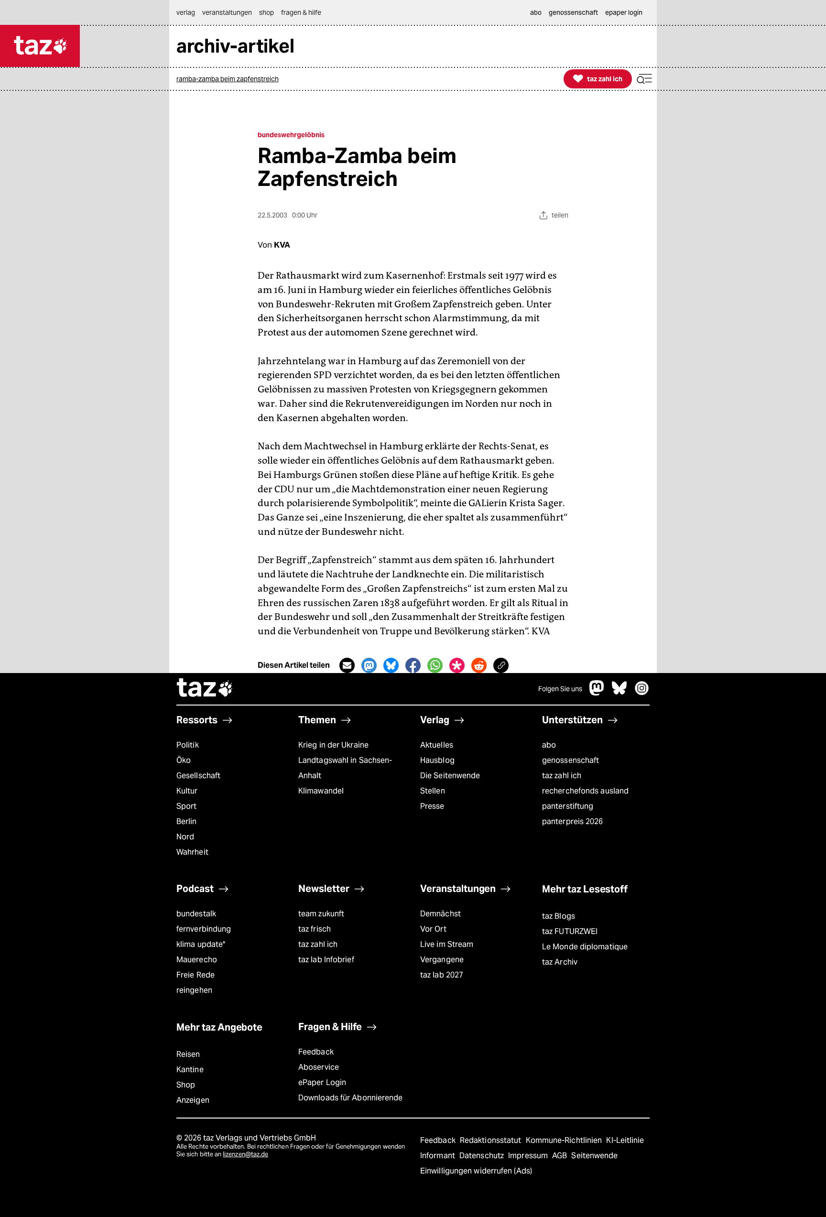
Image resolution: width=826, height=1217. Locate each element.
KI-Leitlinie (625, 1140)
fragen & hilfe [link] (301, 12)
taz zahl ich (561, 776)
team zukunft (321, 914)
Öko (183, 760)
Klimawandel (321, 791)
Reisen (188, 1054)
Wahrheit (192, 852)
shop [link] (266, 12)
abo (549, 745)
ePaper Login (322, 1082)
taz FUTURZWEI (570, 931)
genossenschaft (570, 760)
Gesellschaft (198, 776)
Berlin (186, 821)
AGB (560, 1156)
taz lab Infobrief (326, 960)
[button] (644, 79)
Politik (187, 745)
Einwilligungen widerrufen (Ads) (476, 1171)
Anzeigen (192, 1100)
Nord (185, 837)
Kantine (190, 1070)
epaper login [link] (623, 12)
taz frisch (314, 929)
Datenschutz (482, 1156)
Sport (186, 806)
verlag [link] (185, 12)
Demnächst (440, 914)
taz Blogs (558, 916)
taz (205, 689)
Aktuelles (436, 745)
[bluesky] (619, 693)
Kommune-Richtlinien (565, 1140)
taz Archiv (559, 962)
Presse (432, 806)
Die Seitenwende (450, 776)
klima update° (200, 944)
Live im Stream (446, 944)
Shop (185, 1085)
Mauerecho (196, 960)
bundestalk (196, 914)
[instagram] (642, 693)
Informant (438, 1156)
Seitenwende (594, 1156)
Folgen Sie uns (560, 689)
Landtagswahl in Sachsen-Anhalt (345, 768)
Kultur (187, 791)
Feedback (316, 1052)
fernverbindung (203, 929)
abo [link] (536, 12)
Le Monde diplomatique (585, 947)
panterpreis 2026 (572, 821)
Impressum (529, 1156)
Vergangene (442, 960)
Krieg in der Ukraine (333, 745)
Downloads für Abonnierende (350, 1098)
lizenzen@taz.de (245, 1154)
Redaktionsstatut (491, 1140)
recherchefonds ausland (585, 791)
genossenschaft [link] (573, 12)
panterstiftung (567, 806)
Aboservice (318, 1067)
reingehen (194, 990)
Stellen (432, 791)
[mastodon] (597, 693)
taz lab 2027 (441, 975)
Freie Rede (195, 975)
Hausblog (437, 760)
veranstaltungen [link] (227, 12)
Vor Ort (433, 929)
